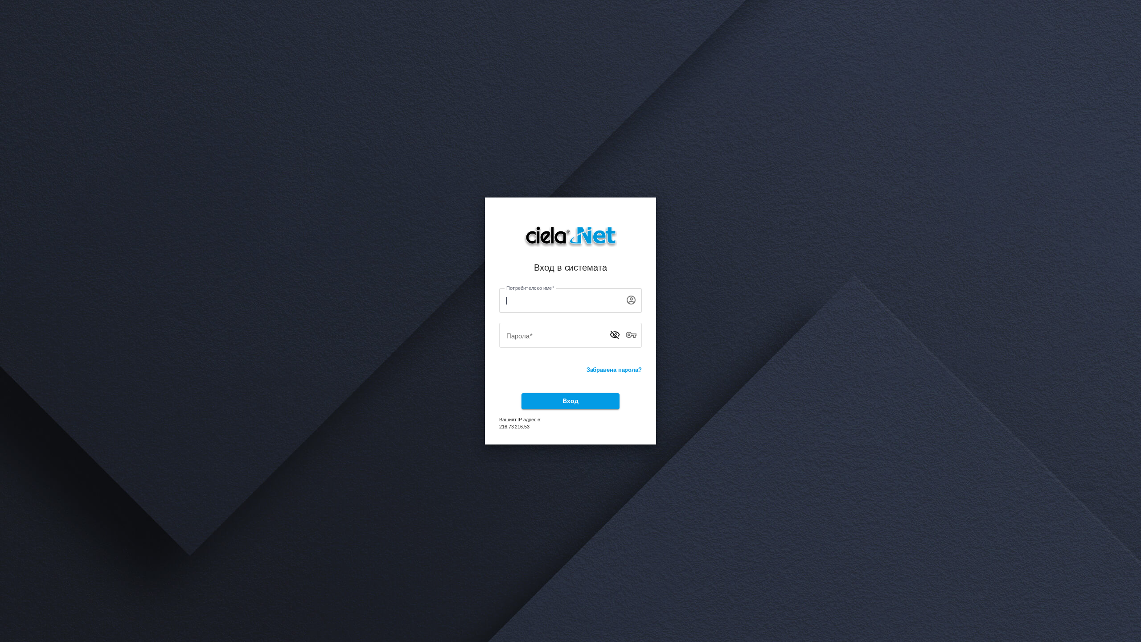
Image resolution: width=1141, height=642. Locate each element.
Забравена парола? (614, 369)
